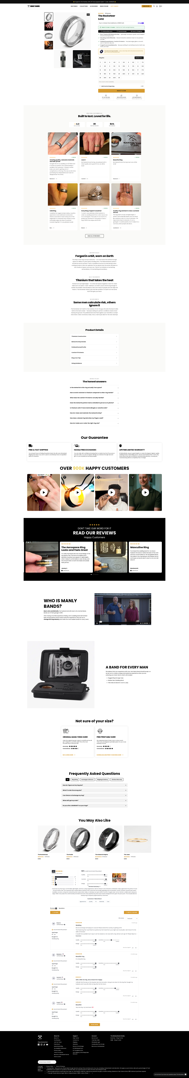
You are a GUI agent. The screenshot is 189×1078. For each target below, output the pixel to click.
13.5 (105, 70)
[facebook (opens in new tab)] (39, 1044)
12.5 (143, 66)
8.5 (105, 66)
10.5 (124, 66)
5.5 (124, 62)
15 (119, 70)
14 (109, 70)
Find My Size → (139, 57)
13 (100, 70)
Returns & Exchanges (78, 1046)
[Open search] (154, 6)
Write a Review (133, 913)
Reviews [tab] (53, 909)
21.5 (133, 74)
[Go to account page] (157, 6)
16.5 (133, 70)
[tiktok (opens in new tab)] (44, 1044)
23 (100, 77)
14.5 (114, 70)
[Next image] (88, 30)
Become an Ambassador (98, 1046)
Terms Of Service (58, 1052)
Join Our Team (58, 1042)
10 (119, 66)
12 (137, 66)
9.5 (114, 66)
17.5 (143, 70)
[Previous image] (56, 30)
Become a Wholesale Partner (61, 1054)
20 (119, 74)
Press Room (57, 1044)
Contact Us (76, 1040)
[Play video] (43, 492)
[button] (104, 13)
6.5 (133, 62)
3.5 (105, 62)
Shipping (75, 1042)
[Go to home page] (45, 1037)
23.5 (105, 77)
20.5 (124, 74)
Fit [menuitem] (96, 901)
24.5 (114, 77)
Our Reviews (57, 1040)
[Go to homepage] (34, 6)
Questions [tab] (62, 909)
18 (100, 74)
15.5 (124, 70)
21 (128, 74)
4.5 (114, 62)
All (67, 779)
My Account (95, 1038)
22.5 (143, 74)
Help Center (76, 1038)
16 (128, 70)
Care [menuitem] (108, 901)
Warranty (75, 1044)
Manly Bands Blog (58, 1046)
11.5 (133, 66)
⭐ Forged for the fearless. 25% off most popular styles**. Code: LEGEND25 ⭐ (94, 2)
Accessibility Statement (60, 1048)
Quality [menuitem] (91, 901)
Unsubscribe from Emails (98, 1044)
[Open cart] (160, 6)
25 (119, 77)
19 (109, 74)
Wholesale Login (96, 1042)
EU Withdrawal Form (78, 1048)
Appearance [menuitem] (83, 901)
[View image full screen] (72, 30)
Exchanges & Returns (87, 779)
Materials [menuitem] (101, 901)
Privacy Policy (57, 1050)
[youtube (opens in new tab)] (47, 1044)
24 (109, 77)
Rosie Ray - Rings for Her (117, 1038)
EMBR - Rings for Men (116, 1040)
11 (128, 66)
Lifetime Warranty (117, 779)
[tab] (48, 16)
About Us (56, 1038)
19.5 (114, 74)
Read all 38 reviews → (94, 236)
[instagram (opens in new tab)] (41, 1044)
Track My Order (96, 1040)
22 (138, 74)
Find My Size (147, 6)
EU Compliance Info (78, 1050)
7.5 (142, 62)
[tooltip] (99, 886)
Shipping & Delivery (102, 779)
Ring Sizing (75, 779)
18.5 (105, 74)
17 (137, 70)
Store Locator (57, 1056)
